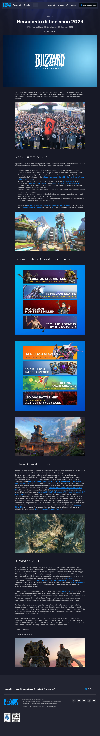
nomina (41, 492)
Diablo (53, 207)
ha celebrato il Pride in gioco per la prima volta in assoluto (48, 205)
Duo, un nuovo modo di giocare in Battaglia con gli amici (54, 580)
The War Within (71, 578)
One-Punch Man (27, 207)
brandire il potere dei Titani (37, 183)
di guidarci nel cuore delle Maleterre (65, 183)
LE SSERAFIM (38, 207)
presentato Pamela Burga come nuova (42, 481)
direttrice (60, 481)
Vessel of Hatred (68, 591)
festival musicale (69, 181)
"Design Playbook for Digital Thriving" (49, 509)
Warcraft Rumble (77, 582)
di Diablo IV (48, 492)
